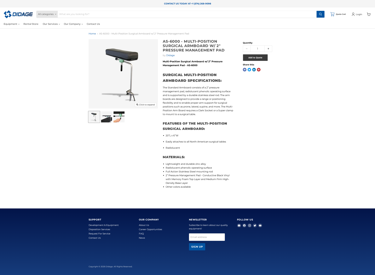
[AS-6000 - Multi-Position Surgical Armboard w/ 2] (94, 117)
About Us (144, 225)
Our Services (50, 24)
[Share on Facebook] (244, 69)
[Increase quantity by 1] (268, 48)
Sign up (197, 246)
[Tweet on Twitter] (249, 69)
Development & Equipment (104, 225)
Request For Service (99, 233)
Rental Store (30, 24)
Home (92, 33)
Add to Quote (255, 57)
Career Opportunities (150, 229)
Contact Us (93, 24)
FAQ (141, 233)
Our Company (72, 24)
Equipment (11, 24)
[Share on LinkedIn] (254, 69)
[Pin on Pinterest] (258, 69)
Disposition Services (99, 229)
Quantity (247, 43)
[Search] (320, 14)
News (142, 237)
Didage (170, 55)
